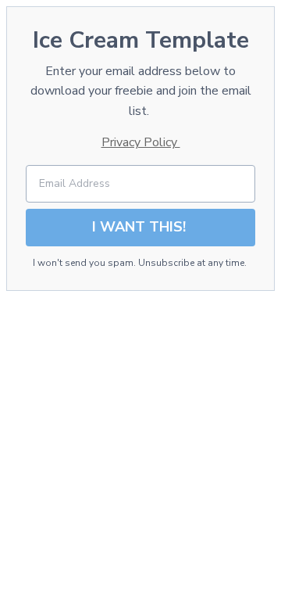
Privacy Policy (140, 142)
